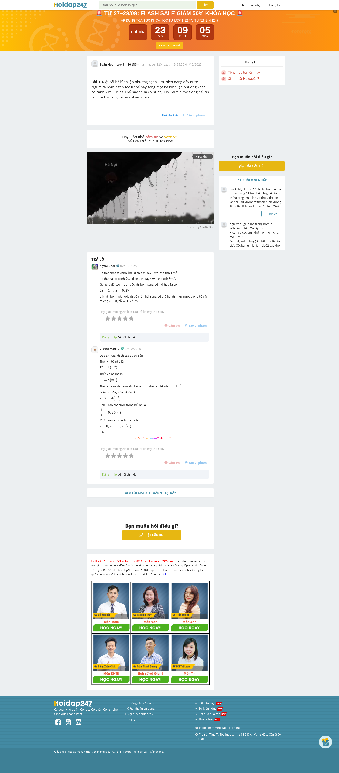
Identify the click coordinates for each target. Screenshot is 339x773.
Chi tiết (272, 214)
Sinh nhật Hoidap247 (243, 79)
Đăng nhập (254, 5)
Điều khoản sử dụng (141, 708)
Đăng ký (274, 5)
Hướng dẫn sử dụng (140, 703)
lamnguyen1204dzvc (155, 64)
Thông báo (209, 719)
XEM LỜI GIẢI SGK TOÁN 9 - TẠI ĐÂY (150, 493)
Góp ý (131, 719)
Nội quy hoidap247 (140, 714)
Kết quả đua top (212, 714)
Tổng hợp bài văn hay (244, 72)
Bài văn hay (209, 703)
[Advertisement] (252, 117)
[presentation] (130, 272)
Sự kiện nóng (210, 708)
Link (164, 574)
